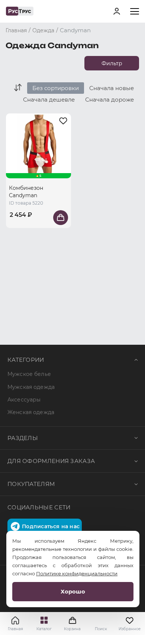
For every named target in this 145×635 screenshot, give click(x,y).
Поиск (101, 628)
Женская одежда (30, 412)
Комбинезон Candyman (26, 192)
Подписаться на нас (51, 526)
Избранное (129, 628)
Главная (15, 628)
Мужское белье (29, 374)
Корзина (72, 623)
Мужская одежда (31, 387)
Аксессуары (24, 399)
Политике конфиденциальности (76, 573)
